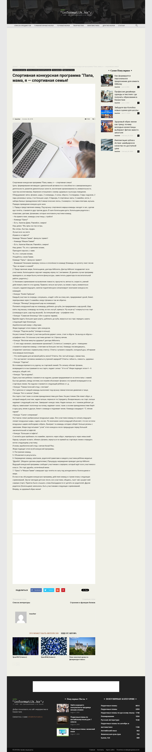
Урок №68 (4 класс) (48, 657)
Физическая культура (27, 67)
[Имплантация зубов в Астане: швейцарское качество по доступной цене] (107, 145)
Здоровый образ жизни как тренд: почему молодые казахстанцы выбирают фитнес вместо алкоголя (127, 127)
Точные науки (63, 25)
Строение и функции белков (82, 603)
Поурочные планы (68, 70)
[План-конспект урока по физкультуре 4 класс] (82, 646)
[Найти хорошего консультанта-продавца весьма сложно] (63, 708)
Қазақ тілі (105, 738)
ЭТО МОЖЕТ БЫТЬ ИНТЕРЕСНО (44, 633)
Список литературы (21, 603)
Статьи (121, 25)
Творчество (78, 25)
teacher (17, 119)
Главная (92, 750)
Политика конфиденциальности (128, 750)
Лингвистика (93, 25)
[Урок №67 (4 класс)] (25, 646)
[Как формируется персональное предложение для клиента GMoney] (107, 80)
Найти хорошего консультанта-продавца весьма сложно (81, 707)
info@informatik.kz (35, 717)
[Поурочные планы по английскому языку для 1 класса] (63, 720)
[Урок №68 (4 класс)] (54, 646)
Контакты (100, 750)
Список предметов (22, 25)
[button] (136, 25)
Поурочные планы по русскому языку (118, 713)
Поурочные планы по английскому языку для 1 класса (81, 719)
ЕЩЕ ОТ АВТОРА (68, 633)
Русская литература (110, 720)
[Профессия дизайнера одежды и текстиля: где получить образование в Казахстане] (107, 96)
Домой (15, 67)
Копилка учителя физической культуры (51, 67)
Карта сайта (110, 750)
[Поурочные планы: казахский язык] (63, 732)
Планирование (56, 70)
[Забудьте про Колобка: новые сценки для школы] (107, 112)
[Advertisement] (76, 45)
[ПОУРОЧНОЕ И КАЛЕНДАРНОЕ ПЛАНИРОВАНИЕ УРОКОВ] (76, 12)
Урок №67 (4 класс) (20, 657)
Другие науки (109, 25)
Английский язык (109, 730)
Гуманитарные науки (44, 25)
